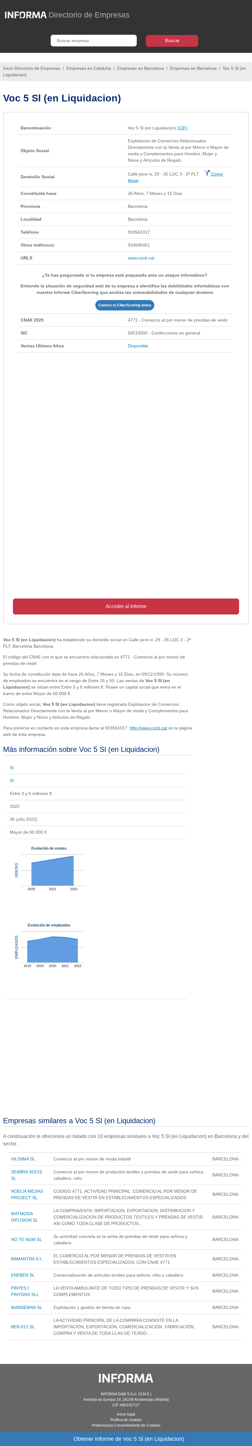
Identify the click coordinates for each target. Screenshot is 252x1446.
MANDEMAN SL (26, 1307)
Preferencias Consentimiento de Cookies (126, 1425)
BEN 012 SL (23, 1326)
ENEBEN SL (23, 1275)
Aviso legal (126, 1414)
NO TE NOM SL (26, 1239)
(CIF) (182, 127)
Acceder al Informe (126, 606)
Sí (12, 767)
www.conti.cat (141, 257)
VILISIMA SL (23, 1158)
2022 (15, 806)
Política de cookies (126, 1420)
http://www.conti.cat (148, 727)
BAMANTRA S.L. (27, 1258)
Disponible (138, 345)
